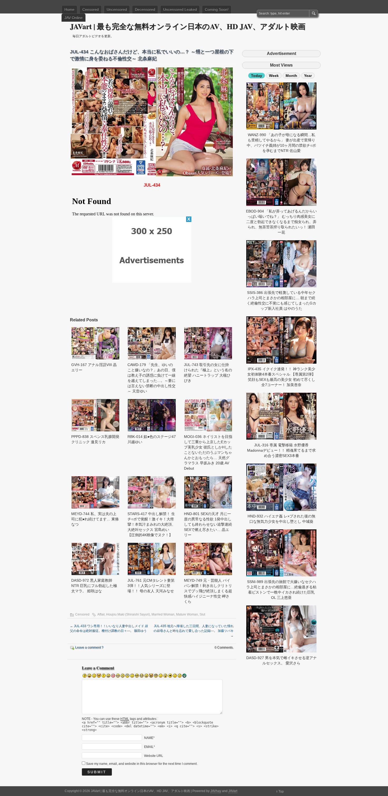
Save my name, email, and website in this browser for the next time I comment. (141, 764)
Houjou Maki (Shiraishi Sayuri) (128, 614)
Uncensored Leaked (180, 9)
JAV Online (73, 18)
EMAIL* (149, 747)
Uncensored (117, 9)
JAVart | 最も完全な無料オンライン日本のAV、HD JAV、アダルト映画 (187, 26)
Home (69, 9)
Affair (101, 614)
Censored (90, 9)
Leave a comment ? (89, 647)
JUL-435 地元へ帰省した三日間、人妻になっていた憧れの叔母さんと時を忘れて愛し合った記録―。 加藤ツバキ (194, 630)
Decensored (145, 9)
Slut (202, 614)
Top (281, 791)
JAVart (232, 791)
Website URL (153, 756)
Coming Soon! (217, 9)
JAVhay (215, 791)
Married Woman (163, 614)
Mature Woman (187, 614)
